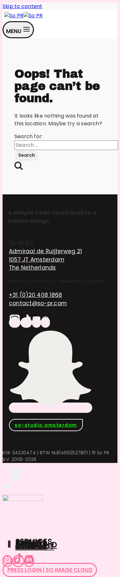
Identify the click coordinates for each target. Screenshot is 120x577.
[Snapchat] (50, 408)
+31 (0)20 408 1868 (35, 295)
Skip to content (23, 6)
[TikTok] (26, 322)
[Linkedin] (29, 561)
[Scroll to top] (7, 473)
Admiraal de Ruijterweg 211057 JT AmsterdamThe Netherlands (45, 259)
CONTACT (34, 546)
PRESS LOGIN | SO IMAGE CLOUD (49, 570)
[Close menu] (6, 486)
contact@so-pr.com (38, 303)
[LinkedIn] (36, 322)
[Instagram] (14, 322)
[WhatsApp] (45, 322)
